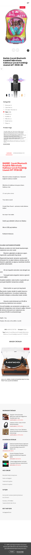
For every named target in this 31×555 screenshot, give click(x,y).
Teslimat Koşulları (7, 481)
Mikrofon (7, 118)
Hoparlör (7, 114)
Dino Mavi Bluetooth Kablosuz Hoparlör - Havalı (14, 139)
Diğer (6, 112)
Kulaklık (7, 116)
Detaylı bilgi (20, 551)
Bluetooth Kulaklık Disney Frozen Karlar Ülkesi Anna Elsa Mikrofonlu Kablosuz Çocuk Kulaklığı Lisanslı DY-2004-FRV (15, 134)
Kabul (12, 551)
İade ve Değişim (7, 478)
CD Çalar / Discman (10, 109)
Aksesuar (7, 105)
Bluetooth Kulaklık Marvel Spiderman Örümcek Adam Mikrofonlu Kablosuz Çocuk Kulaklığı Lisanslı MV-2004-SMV (15, 136)
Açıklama (9, 153)
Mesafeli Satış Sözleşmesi (10, 475)
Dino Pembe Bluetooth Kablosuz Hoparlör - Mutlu (15, 141)
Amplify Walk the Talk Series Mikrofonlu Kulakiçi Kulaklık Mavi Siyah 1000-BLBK (14, 132)
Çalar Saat (8, 107)
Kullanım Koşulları (7, 484)
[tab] (9, 153)
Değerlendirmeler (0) (19, 153)
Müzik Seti (8, 121)
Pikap (6, 123)
